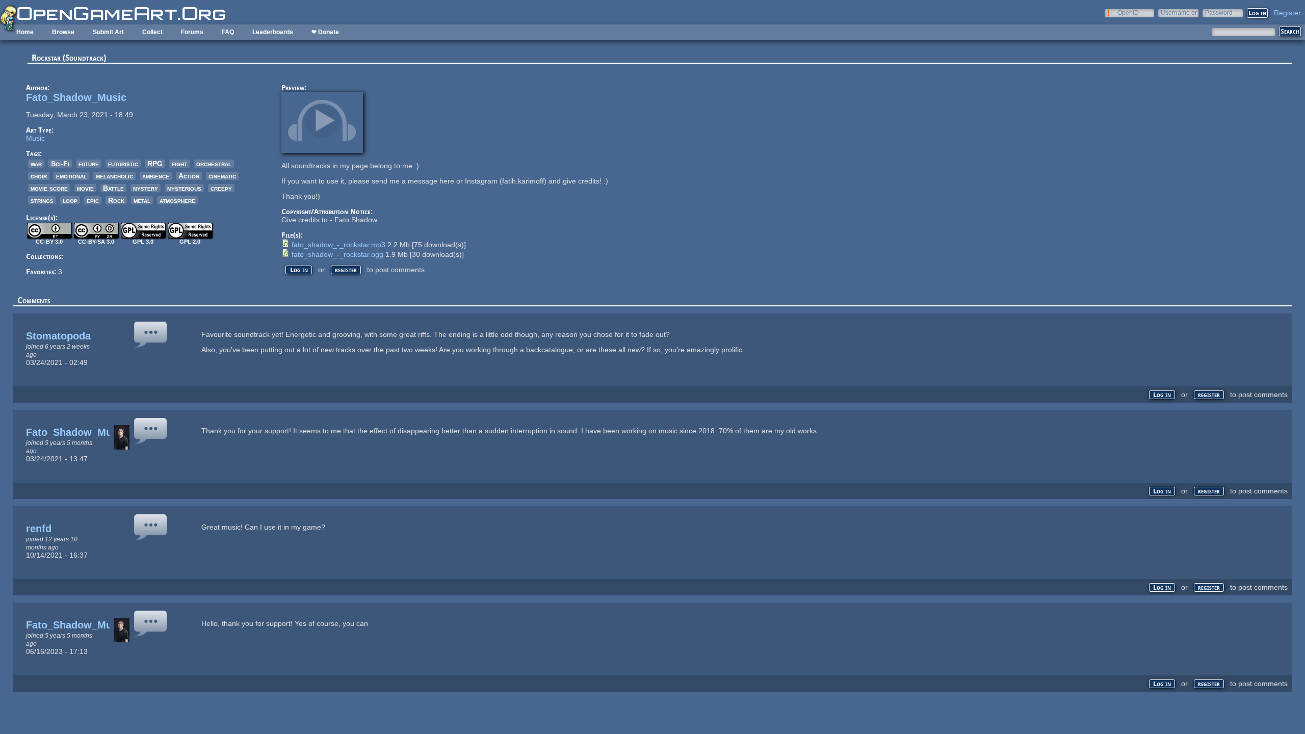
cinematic (222, 176)
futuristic (123, 164)
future (89, 164)
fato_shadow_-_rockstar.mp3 (338, 245)
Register (1287, 13)
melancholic (114, 176)
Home (25, 32)
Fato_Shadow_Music (76, 97)
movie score (49, 188)
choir (39, 176)
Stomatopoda (58, 336)
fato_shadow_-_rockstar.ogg (337, 254)
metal (142, 200)
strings (42, 200)
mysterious (184, 188)
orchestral (213, 164)
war (36, 164)
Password (1219, 12)
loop (70, 200)
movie (85, 188)
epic (93, 200)
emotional (71, 176)
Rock (116, 200)
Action (188, 176)
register (346, 270)
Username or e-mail (1179, 12)
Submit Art (108, 32)
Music (35, 138)
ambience (155, 176)
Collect (152, 32)
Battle (113, 188)
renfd (38, 528)
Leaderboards (272, 32)
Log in (299, 270)
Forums (192, 32)
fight (179, 164)
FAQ (228, 32)
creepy (221, 188)
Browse (63, 32)
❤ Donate (325, 32)
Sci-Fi (60, 164)
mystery (145, 188)
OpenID (1128, 12)
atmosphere (177, 200)
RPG (155, 164)
